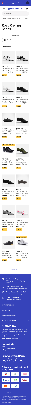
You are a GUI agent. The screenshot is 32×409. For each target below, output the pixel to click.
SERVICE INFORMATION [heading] (9, 315)
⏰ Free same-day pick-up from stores (13, 3)
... (21, 18)
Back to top (14, 269)
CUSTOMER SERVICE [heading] (8, 305)
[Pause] (27, 2)
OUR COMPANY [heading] (6, 310)
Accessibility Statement (9, 393)
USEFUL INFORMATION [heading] (9, 320)
